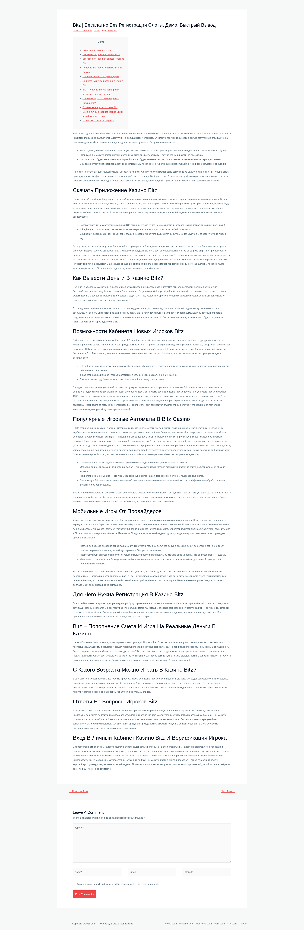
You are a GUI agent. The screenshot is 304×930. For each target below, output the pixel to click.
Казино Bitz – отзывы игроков (98, 120)
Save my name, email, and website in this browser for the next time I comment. (118, 884)
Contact (243, 923)
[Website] (207, 872)
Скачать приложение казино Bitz (100, 50)
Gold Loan (219, 923)
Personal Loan (186, 923)
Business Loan (204, 923)
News (97, 30)
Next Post (228, 791)
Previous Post (78, 791)
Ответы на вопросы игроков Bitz (99, 107)
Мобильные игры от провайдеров (100, 76)
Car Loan (232, 923)
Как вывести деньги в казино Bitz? (101, 54)
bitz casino (190, 291)
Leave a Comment (82, 30)
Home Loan (171, 923)
